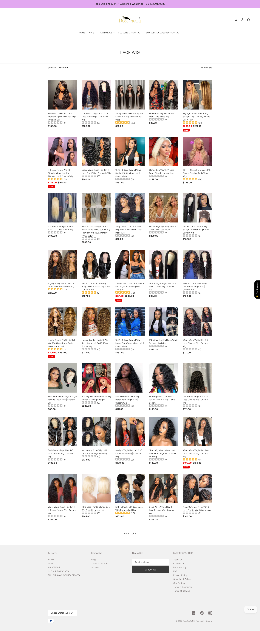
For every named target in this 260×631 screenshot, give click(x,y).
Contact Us (178, 563)
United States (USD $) (62, 612)
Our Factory (179, 583)
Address (95, 567)
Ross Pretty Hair (189, 621)
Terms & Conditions (182, 587)
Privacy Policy (180, 575)
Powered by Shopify (204, 621)
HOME (51, 559)
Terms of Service (181, 591)
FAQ (175, 571)
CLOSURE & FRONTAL (59, 571)
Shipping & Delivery (183, 579)
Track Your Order (99, 563)
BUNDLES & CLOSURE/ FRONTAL (64, 575)
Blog (93, 559)
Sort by (52, 68)
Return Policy (179, 567)
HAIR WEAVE (54, 567)
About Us (177, 559)
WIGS (50, 563)
